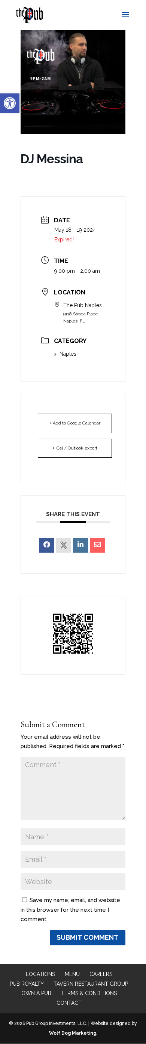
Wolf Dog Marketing (72, 1033)
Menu (72, 974)
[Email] (97, 545)
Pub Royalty (27, 984)
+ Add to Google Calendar (75, 423)
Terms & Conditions (89, 993)
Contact (69, 1003)
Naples (68, 354)
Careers (100, 974)
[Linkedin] (80, 545)
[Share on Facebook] (46, 545)
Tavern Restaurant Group (91, 984)
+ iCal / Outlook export (74, 448)
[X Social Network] (63, 545)
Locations (40, 974)
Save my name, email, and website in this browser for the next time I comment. (70, 910)
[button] (9, 103)
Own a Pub (36, 993)
